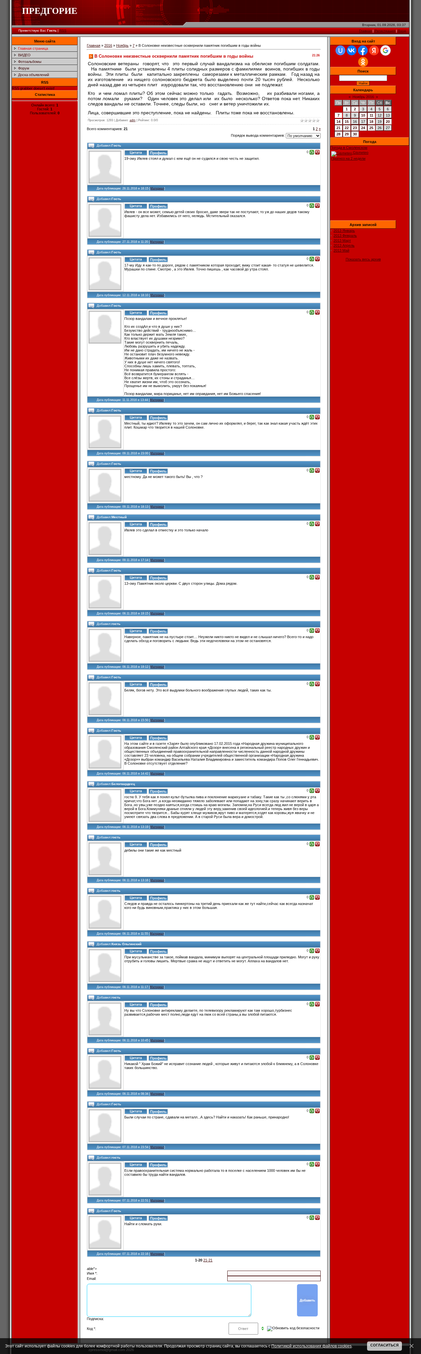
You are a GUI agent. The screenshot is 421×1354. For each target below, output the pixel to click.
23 (355, 128)
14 (338, 122)
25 (371, 128)
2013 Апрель (344, 245)
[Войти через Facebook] (363, 50)
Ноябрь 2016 (363, 97)
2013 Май (341, 250)
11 (371, 115)
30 (355, 134)
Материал (157, 188)
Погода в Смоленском (348, 148)
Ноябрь (122, 45)
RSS (63, 30)
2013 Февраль (345, 236)
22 (347, 128)
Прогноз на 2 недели (348, 158)
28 (338, 134)
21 (338, 128)
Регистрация (385, 31)
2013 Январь (344, 231)
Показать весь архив (363, 259)
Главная (365, 31)
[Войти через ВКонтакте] (352, 50)
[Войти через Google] (385, 50)
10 (363, 115)
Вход (402, 31)
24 (363, 128)
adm (133, 120)
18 (371, 122)
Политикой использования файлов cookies (311, 1346)
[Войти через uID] (340, 50)
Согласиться (384, 1345)
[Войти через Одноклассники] (363, 62)
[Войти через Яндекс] (374, 50)
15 (347, 122)
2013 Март (342, 240)
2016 (108, 45)
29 (347, 134)
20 (388, 122)
